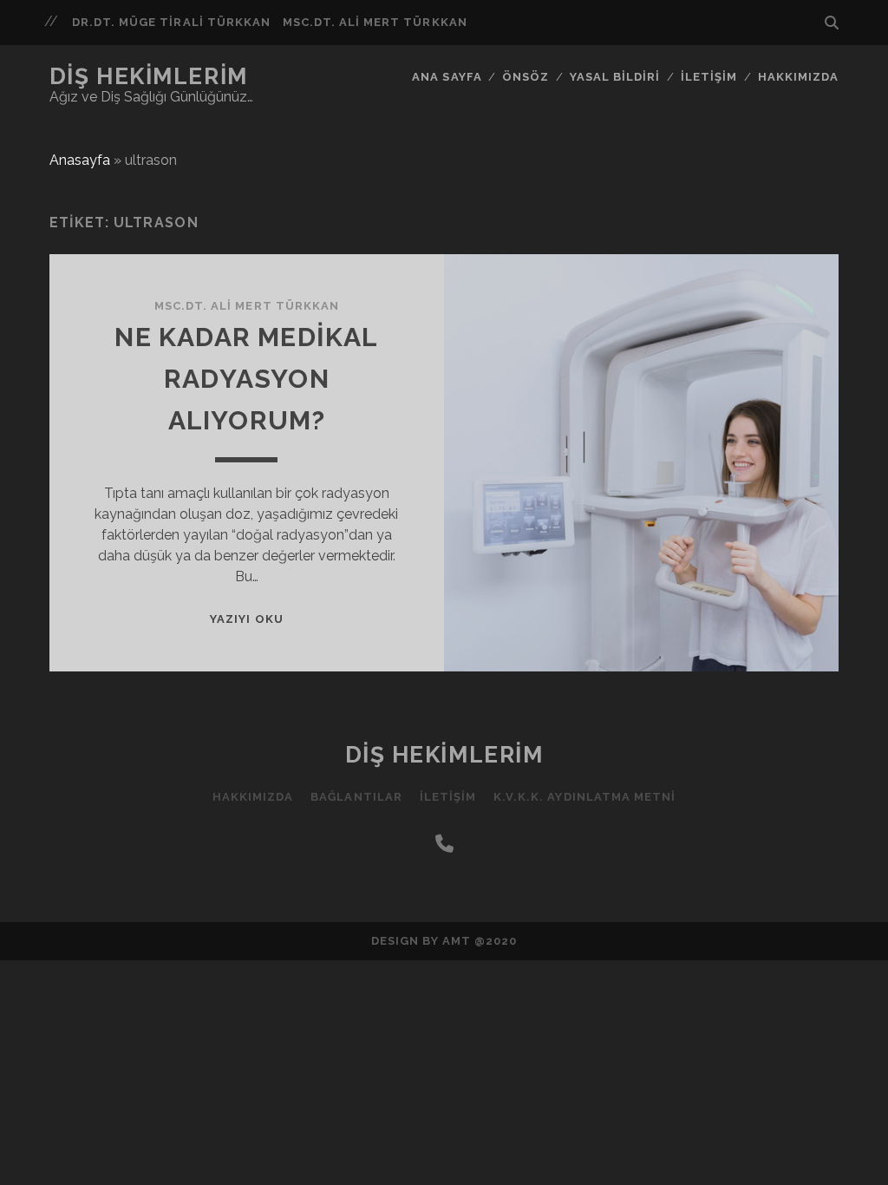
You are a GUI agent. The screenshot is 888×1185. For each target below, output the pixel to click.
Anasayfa (79, 160)
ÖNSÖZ (525, 76)
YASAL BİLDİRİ (615, 76)
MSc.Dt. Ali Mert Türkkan (375, 22)
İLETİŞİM (709, 76)
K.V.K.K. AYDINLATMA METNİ (584, 796)
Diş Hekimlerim (148, 76)
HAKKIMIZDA (798, 76)
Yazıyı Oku (246, 618)
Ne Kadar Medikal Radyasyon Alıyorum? (246, 378)
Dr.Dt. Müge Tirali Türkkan (171, 22)
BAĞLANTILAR (356, 796)
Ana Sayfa (446, 76)
